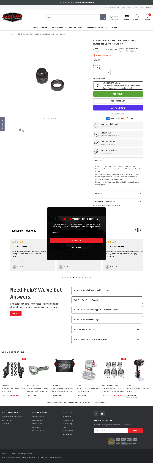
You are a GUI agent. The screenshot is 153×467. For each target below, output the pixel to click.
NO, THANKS (76, 247)
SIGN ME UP (76, 240)
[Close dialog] (103, 210)
